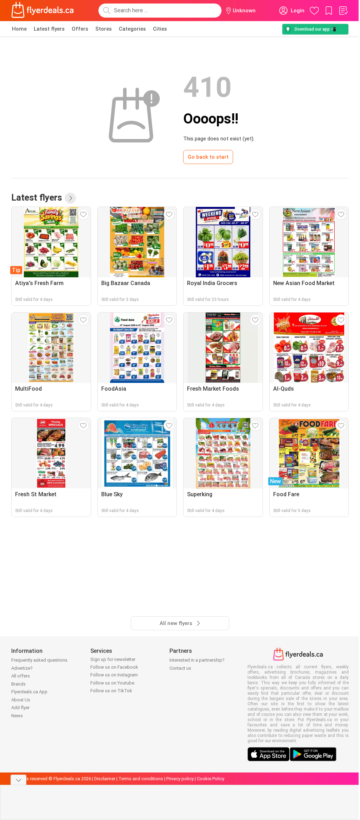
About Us (20, 699)
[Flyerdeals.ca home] (42, 10)
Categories (132, 29)
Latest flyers (49, 29)
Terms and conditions (140, 778)
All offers (20, 676)
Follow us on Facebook (114, 667)
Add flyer (20, 707)
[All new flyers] (70, 198)
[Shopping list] (343, 10)
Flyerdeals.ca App (29, 691)
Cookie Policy (210, 778)
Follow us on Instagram (114, 674)
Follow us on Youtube (112, 683)
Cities (160, 29)
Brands (18, 684)
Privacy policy (180, 778)
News (17, 715)
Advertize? (22, 668)
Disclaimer (104, 778)
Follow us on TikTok (111, 690)
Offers (80, 29)
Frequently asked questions (39, 660)
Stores (103, 29)
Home (19, 29)
